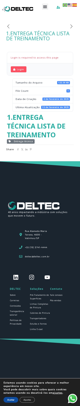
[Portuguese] (65, 4)
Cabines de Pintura (40, 313)
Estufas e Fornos (38, 323)
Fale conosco (56, 295)
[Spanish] (74, 4)
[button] (45, 7)
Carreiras (14, 300)
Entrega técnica (22, 141)
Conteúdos (15, 306)
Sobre (13, 295)
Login (20, 69)
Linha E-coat (36, 329)
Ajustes (27, 399)
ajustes (58, 393)
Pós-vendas (55, 300)
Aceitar (11, 399)
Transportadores (38, 318)
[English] (70, 4)
